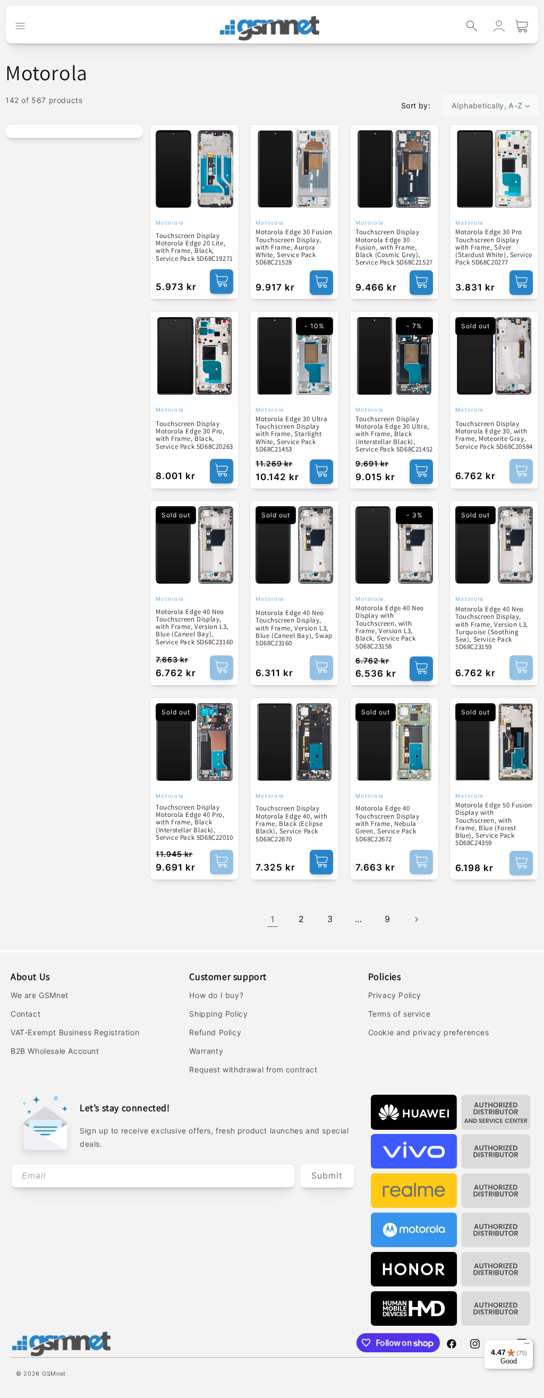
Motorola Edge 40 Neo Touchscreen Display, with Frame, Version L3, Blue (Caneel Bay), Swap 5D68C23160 (294, 628)
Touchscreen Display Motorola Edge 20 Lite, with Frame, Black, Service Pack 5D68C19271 (194, 247)
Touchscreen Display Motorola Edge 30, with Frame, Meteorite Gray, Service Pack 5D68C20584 (494, 435)
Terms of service (399, 1013)
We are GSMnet (40, 995)
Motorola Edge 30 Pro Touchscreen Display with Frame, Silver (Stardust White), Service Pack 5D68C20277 (493, 247)
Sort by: (415, 105)
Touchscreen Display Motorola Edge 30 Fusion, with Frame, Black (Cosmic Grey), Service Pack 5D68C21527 (394, 247)
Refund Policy (215, 1032)
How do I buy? (216, 995)
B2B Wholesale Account (55, 1050)
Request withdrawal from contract (253, 1069)
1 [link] (272, 919)
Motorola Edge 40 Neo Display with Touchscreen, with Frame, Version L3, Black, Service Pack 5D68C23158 (389, 627)
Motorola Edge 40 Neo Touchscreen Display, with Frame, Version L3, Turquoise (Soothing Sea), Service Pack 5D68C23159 (491, 628)
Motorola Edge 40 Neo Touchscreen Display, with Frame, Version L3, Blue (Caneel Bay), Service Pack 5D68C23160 (194, 627)
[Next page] (416, 919)
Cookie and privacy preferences (428, 1032)
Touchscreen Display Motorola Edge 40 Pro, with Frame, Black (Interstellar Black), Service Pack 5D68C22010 (194, 822)
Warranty (206, 1050)
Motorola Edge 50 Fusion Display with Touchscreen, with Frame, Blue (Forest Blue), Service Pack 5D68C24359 (493, 824)
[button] (472, 26)
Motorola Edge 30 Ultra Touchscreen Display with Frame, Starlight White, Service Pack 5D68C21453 (291, 434)
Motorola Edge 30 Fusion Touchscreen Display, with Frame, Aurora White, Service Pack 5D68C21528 (294, 247)
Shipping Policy (218, 1013)
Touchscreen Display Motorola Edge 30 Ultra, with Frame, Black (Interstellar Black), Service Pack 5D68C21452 (394, 434)
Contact (25, 1013)
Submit (327, 1175)
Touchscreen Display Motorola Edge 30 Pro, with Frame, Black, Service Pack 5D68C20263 (194, 435)
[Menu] (527, 1346)
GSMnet (54, 1373)
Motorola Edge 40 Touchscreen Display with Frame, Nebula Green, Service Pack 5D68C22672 (387, 823)
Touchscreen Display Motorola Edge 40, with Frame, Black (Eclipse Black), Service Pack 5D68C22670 (291, 823)
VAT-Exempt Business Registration (75, 1032)
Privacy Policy (394, 995)
